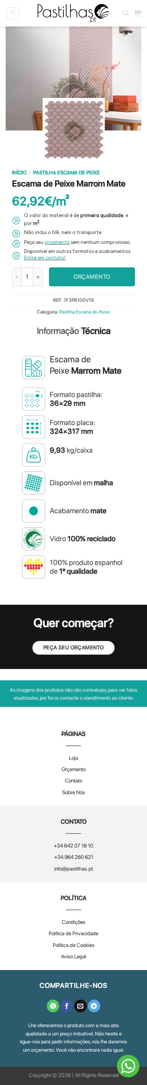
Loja (73, 758)
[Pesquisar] (125, 13)
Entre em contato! (45, 258)
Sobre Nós (73, 792)
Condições (74, 922)
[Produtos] (137, 13)
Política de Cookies (74, 945)
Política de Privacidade (73, 933)
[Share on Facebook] (66, 1006)
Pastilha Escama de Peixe (66, 172)
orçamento (57, 243)
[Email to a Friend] (80, 1006)
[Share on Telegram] (94, 1006)
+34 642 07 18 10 (73, 846)
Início (19, 172)
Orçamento (73, 769)
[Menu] (12, 13)
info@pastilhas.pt (73, 869)
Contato (73, 781)
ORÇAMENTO (92, 276)
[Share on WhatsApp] (53, 1006)
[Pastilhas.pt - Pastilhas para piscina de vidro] (73, 13)
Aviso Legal (73, 956)
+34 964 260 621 (73, 857)
